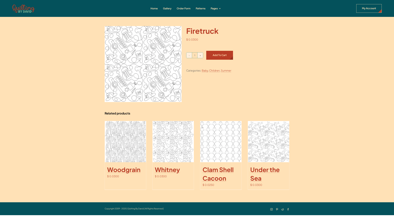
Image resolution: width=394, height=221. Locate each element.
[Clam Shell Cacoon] (220, 141)
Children (214, 70)
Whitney (167, 169)
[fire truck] (143, 64)
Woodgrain (124, 169)
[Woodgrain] (125, 141)
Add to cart (220, 55)
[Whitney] (173, 141)
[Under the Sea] (268, 141)
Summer (226, 70)
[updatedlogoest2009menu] (23, 4)
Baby (205, 70)
